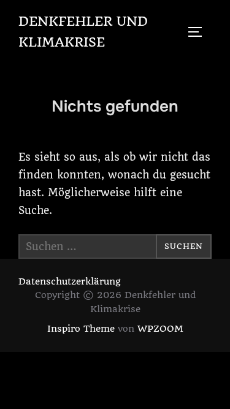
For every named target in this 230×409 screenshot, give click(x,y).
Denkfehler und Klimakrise (83, 31)
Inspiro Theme (81, 328)
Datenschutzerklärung (69, 281)
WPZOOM (160, 328)
